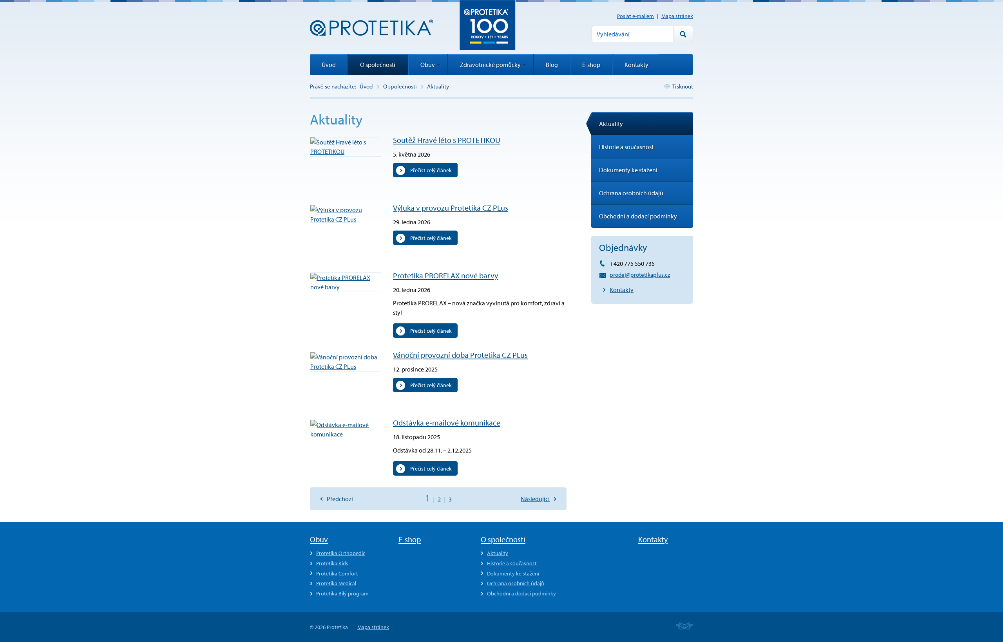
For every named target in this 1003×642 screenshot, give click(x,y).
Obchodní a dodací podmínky (638, 216)
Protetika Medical (336, 583)
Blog (552, 65)
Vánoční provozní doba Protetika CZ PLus (460, 355)
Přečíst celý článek (431, 170)
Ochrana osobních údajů (631, 193)
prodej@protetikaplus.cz (640, 274)
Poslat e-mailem (635, 16)
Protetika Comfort (337, 573)
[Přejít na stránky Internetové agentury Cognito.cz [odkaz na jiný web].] (684, 626)
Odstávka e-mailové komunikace (446, 422)
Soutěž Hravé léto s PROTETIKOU (446, 140)
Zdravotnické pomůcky (490, 65)
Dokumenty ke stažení (628, 170)
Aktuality (611, 124)
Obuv (427, 65)
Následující (535, 499)
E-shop (591, 65)
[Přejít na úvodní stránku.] (371, 28)
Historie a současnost (626, 147)
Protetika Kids (332, 563)
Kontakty (622, 290)
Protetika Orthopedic (340, 553)
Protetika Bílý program (342, 593)
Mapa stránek (677, 16)
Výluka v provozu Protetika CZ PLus (450, 208)
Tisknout (682, 86)
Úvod (366, 86)
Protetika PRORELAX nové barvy (445, 275)
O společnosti (400, 86)
